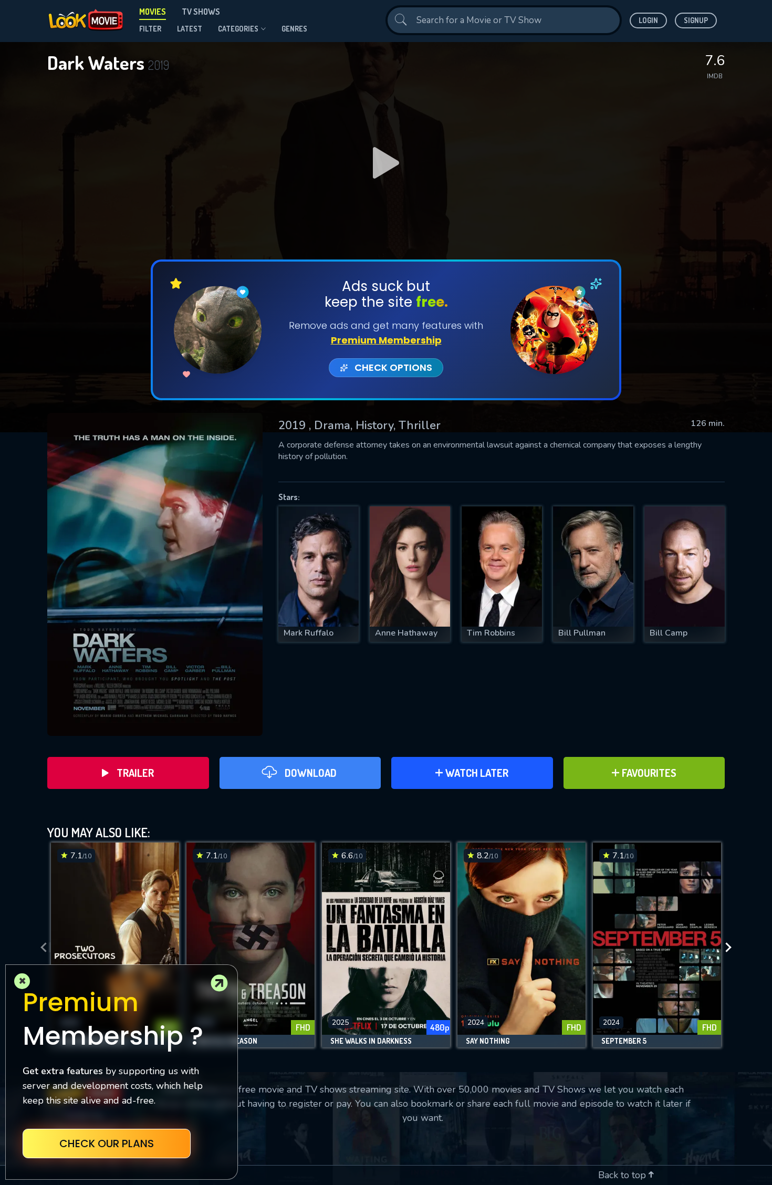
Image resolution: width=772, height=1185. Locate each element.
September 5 (623, 1041)
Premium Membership (386, 340)
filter (150, 28)
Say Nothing (487, 1041)
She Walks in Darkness (371, 1041)
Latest (189, 28)
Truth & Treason (226, 1041)
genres (294, 28)
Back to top (623, 1175)
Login (648, 20)
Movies (152, 11)
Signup (696, 20)
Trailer (135, 772)
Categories (238, 28)
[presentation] (40, 947)
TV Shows (201, 11)
